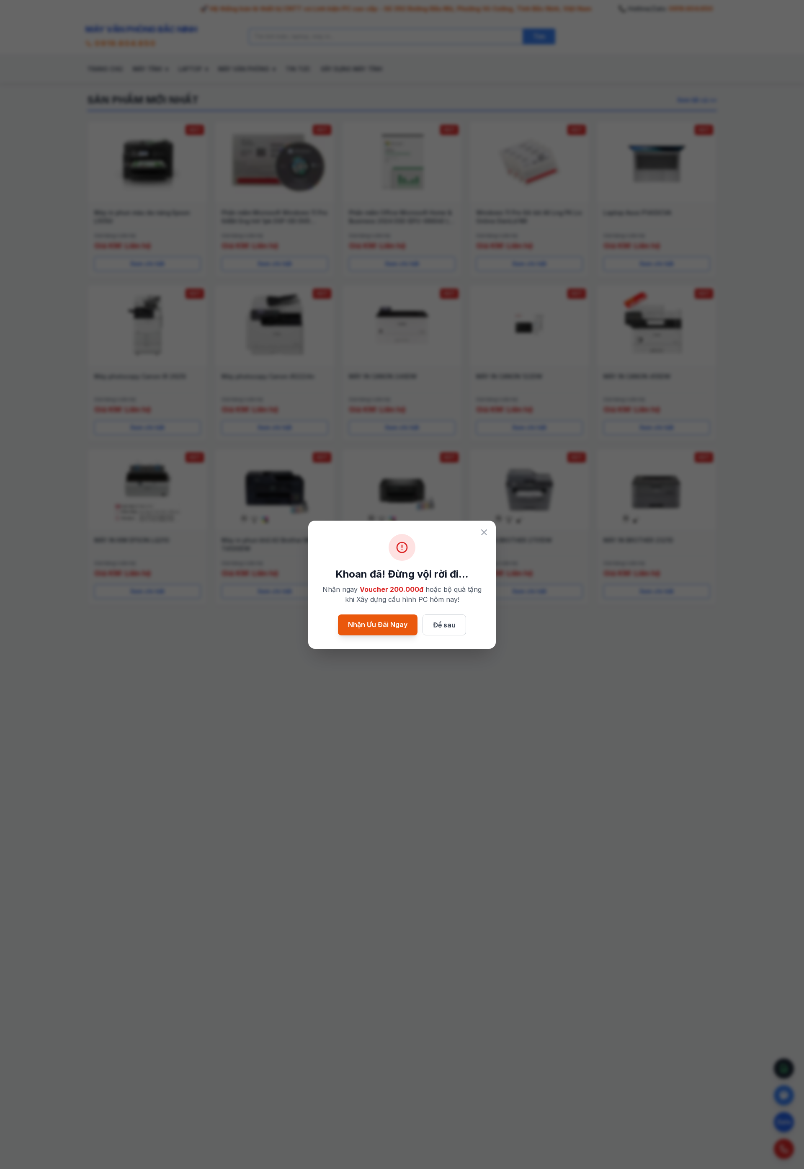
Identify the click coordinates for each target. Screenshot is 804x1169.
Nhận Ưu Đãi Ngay (377, 624)
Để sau (444, 625)
